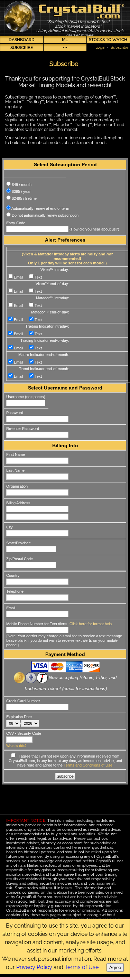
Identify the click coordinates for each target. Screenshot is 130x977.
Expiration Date (19, 717)
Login (100, 47)
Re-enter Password (22, 428)
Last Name (15, 470)
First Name (15, 454)
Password (14, 413)
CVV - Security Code (23, 733)
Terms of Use (82, 967)
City (9, 527)
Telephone (15, 591)
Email (10, 608)
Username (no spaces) (25, 397)
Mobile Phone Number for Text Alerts (36, 624)
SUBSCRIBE (21, 47)
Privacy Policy (34, 967)
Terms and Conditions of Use (88, 765)
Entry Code (15, 223)
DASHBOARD (22, 39)
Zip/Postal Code (19, 559)
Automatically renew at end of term (40, 208)
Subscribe (119, 47)
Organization (17, 486)
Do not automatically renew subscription (45, 215)
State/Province (18, 543)
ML (65, 39)
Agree (115, 967)
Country (13, 575)
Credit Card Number (23, 701)
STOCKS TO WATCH (108, 39)
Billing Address (18, 503)
